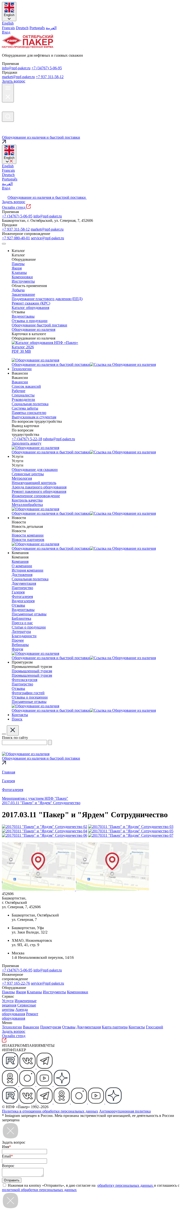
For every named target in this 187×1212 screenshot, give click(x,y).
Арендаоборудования (15, 1011)
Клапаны (34, 992)
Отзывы (68, 1027)
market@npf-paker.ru (18, 77)
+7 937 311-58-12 (50, 77)
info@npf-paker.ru (16, 68)
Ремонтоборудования (20, 1016)
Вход (6, 32)
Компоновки (77, 992)
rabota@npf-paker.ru (59, 439)
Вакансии (31, 1027)
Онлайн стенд (14, 207)
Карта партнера (115, 1027)
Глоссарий (154, 1027)
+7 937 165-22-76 (16, 983)
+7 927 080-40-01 (16, 238)
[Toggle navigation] (4, 243)
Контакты (137, 1027)
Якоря (21, 992)
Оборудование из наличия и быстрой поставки (47, 197)
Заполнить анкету (26, 443)
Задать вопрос (13, 81)
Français (8, 28)
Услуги (8, 1001)
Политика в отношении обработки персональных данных (50, 1111)
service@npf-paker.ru (47, 238)
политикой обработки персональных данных (39, 1190)
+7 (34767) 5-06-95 (46, 68)
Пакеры (8, 992)
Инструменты (54, 992)
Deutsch (22, 28)
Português (37, 28)
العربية (51, 28)
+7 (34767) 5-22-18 (27, 439)
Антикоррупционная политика (125, 1111)
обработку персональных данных (125, 1185)
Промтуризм (50, 1027)
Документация (88, 1027)
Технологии (12, 1027)
